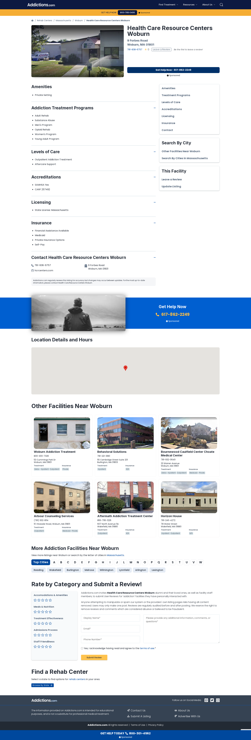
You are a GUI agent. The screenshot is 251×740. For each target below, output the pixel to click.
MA (142, 44)
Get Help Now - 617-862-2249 (173, 70)
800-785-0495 (127, 12)
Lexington (157, 570)
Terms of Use (138, 725)
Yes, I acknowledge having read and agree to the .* (119, 648)
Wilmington (106, 570)
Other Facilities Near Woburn (181, 151)
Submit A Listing (141, 716)
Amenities (168, 88)
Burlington (73, 570)
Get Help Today (125, 733)
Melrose (89, 570)
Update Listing (171, 186)
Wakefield (55, 570)
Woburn (79, 20)
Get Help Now (108, 12)
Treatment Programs (176, 95)
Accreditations (172, 109)
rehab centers (77, 679)
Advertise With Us (189, 716)
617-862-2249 (175, 314)
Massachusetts (63, 20)
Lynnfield (124, 570)
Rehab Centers (44, 20)
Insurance (168, 123)
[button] (125, 368)
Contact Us (138, 710)
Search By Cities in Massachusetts (185, 158)
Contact (167, 130)
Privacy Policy (156, 725)
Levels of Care (171, 102)
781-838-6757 (134, 49)
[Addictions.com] (32, 20)
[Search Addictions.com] (221, 4)
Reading (38, 570)
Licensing (168, 116)
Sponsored (145, 13)
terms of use (147, 648)
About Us (184, 710)
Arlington (140, 570)
